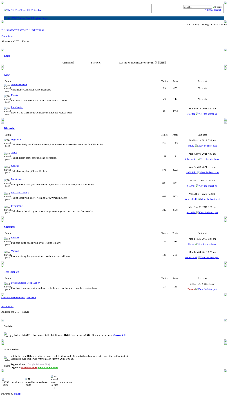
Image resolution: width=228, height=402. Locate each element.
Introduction (17, 107)
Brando (191, 289)
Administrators (29, 367)
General (15, 166)
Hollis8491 (191, 172)
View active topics (35, 30)
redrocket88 (191, 257)
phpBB (17, 393)
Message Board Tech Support (25, 282)
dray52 (191, 145)
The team (31, 297)
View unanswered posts (13, 30)
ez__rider (191, 212)
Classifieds (9, 227)
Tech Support (11, 272)
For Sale (15, 237)
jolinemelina (191, 159)
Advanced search (213, 10)
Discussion (9, 128)
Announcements (19, 84)
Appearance (17, 139)
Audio (14, 152)
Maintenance (17, 179)
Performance (17, 206)
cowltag (191, 114)
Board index (7, 36)
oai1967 (191, 185)
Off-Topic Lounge (20, 192)
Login (7, 55)
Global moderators (48, 367)
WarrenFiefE (191, 199)
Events (14, 95)
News (7, 75)
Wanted (15, 251)
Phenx (191, 244)
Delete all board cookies (13, 297)
